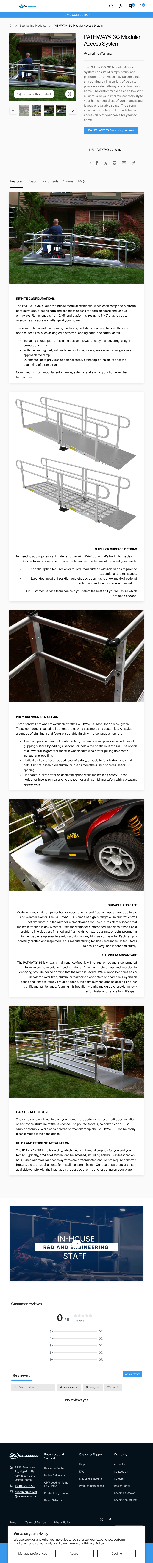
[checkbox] (113, 1387)
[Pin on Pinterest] (114, 163)
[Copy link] (133, 163)
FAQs (82, 181)
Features (16, 181)
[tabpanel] (76, 1412)
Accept (74, 1553)
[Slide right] (72, 111)
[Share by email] (124, 162)
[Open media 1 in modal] (42, 67)
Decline (116, 1553)
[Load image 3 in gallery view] (49, 110)
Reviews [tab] (22, 1375)
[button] (11, 6)
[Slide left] (13, 111)
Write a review (132, 1373)
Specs (32, 181)
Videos (68, 181)
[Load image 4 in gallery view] (61, 110)
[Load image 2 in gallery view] (36, 110)
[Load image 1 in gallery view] (24, 110)
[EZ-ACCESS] (24, 1458)
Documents (50, 181)
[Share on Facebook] (97, 163)
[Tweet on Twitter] (105, 163)
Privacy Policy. (94, 1543)
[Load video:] (76, 1244)
